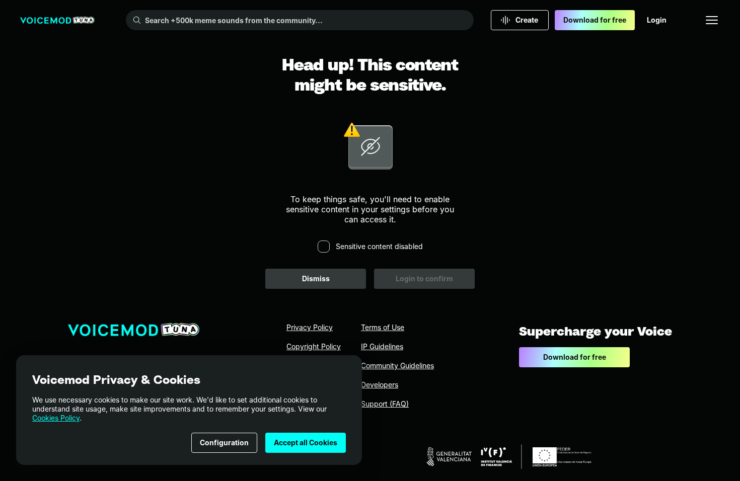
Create (526, 20)
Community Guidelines (397, 365)
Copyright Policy (313, 346)
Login (657, 20)
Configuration (224, 442)
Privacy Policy (309, 327)
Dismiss (316, 278)
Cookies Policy (56, 418)
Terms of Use (382, 327)
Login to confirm (424, 278)
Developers (379, 384)
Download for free (594, 20)
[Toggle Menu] (712, 20)
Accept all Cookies (305, 442)
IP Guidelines (382, 346)
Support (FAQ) (385, 403)
